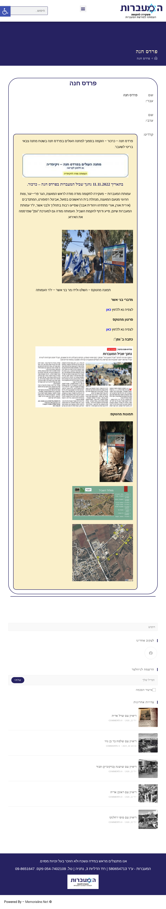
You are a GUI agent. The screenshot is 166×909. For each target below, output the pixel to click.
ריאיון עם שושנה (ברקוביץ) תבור (116, 766)
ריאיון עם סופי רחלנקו (122, 817)
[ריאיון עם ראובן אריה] (148, 793)
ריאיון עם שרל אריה (124, 715)
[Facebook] (151, 653)
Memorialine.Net (36, 902)
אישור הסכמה (144, 689)
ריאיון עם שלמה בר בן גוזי (120, 741)
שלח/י (17, 680)
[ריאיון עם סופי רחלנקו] (148, 819)
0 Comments (115, 720)
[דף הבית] (156, 58)
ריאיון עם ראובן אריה (123, 792)
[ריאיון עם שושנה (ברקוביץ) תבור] (148, 768)
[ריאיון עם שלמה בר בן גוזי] (148, 743)
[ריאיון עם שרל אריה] (148, 717)
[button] (83, 8)
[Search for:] (83, 626)
